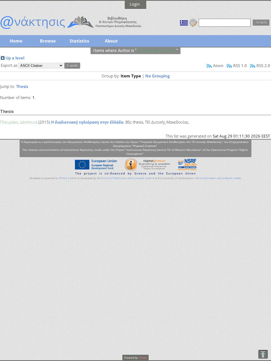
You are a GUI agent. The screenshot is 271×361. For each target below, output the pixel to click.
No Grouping (157, 75)
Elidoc (143, 357)
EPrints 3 (64, 178)
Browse (48, 41)
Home (16, 41)
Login (135, 4)
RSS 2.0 (263, 65)
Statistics (79, 41)
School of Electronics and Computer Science (128, 178)
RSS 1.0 (240, 65)
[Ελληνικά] (184, 22)
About (111, 41)
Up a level (15, 57)
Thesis (22, 86)
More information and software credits (218, 178)
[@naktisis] (79, 29)
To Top (263, 354)
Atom (218, 65)
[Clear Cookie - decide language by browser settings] (193, 22)
